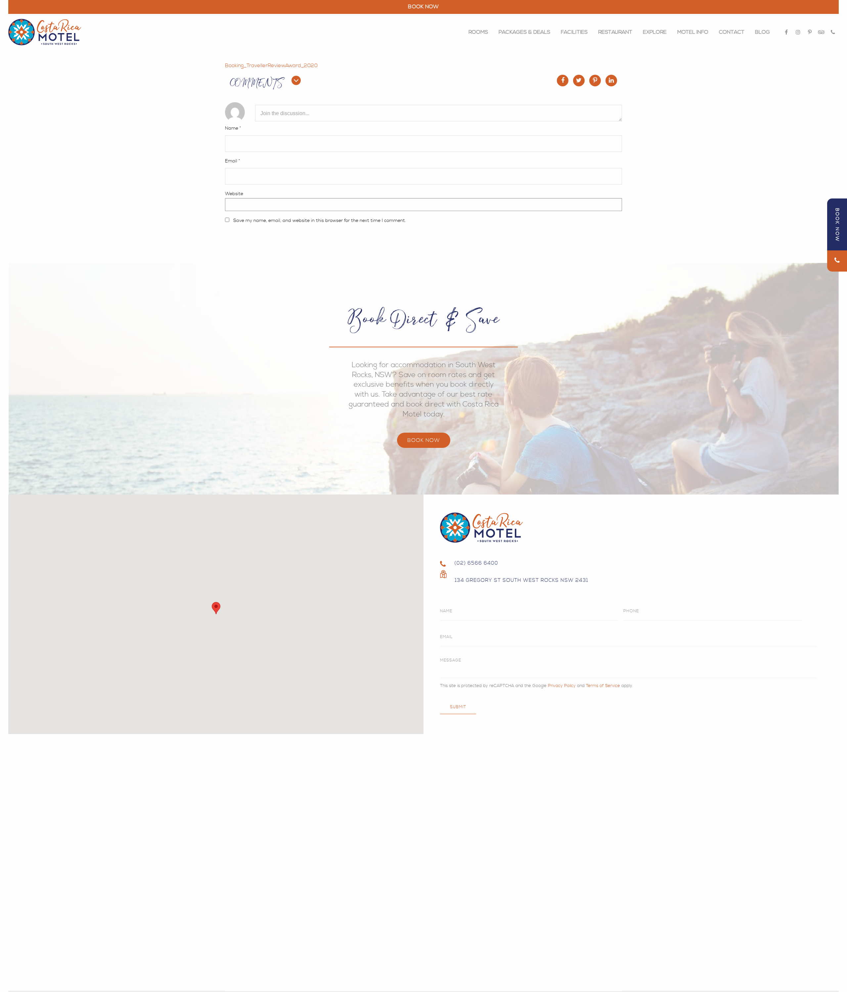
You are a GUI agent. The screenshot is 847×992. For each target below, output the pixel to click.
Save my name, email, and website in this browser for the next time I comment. (319, 221)
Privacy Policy (562, 685)
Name (233, 128)
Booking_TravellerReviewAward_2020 (271, 65)
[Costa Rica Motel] (44, 32)
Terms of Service (603, 685)
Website (234, 194)
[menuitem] (478, 32)
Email (232, 161)
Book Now (423, 440)
